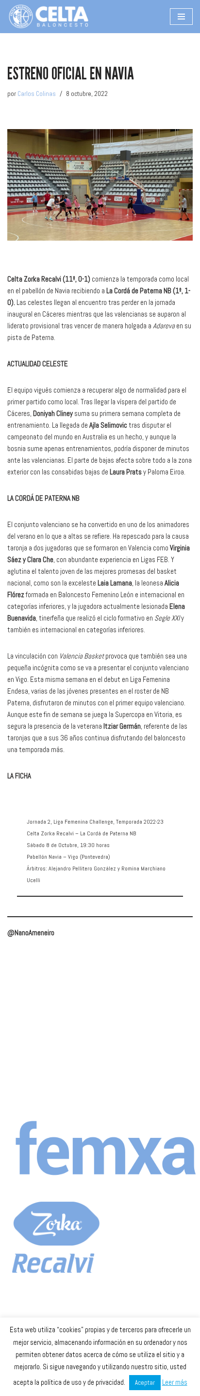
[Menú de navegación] (181, 16)
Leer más (174, 1382)
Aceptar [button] (145, 1382)
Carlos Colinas (36, 94)
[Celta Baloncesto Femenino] (48, 16)
